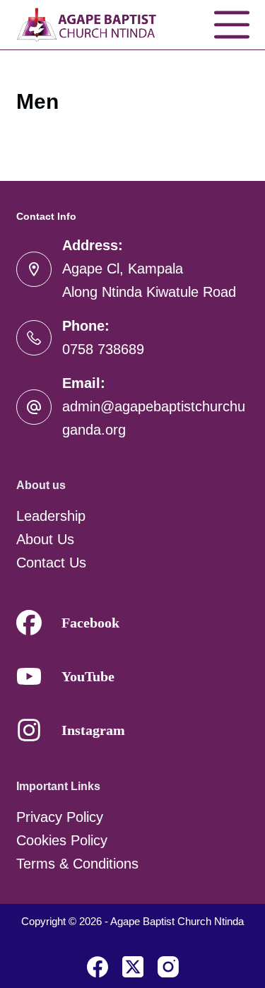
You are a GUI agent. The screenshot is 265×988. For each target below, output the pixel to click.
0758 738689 (103, 349)
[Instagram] (168, 966)
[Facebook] (97, 966)
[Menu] (231, 24)
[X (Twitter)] (132, 966)
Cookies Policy (61, 840)
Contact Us (51, 562)
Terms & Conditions (77, 863)
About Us (45, 539)
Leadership (51, 516)
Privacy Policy (59, 817)
